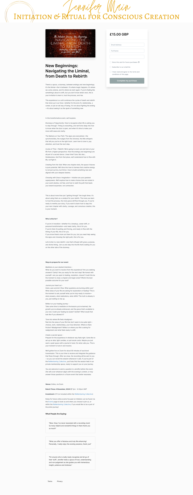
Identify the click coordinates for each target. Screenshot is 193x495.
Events (50, 402)
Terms (50, 481)
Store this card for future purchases (126, 62)
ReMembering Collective (57, 361)
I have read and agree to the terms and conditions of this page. (126, 73)
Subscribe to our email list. (121, 67)
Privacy (60, 481)
